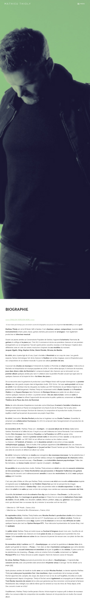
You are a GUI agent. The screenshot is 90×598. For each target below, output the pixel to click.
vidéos (8, 476)
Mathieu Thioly (17, 4)
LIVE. (11, 565)
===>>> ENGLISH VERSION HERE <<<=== (19, 319)
